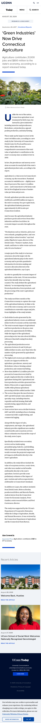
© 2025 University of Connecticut (20, 683)
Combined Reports (25, 27)
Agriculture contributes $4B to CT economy (19, 540)
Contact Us (15, 670)
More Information (12, 719)
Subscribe (20, 674)
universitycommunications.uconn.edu (20, 668)
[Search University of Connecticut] (33, 2)
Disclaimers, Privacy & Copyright (21, 687)
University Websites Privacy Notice (15, 714)
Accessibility (20, 691)
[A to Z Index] (37, 2)
